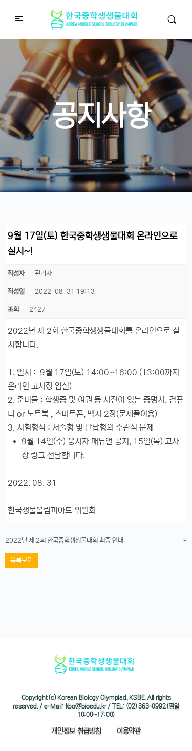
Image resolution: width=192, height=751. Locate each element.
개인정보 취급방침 (76, 731)
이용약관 (129, 731)
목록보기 (21, 560)
